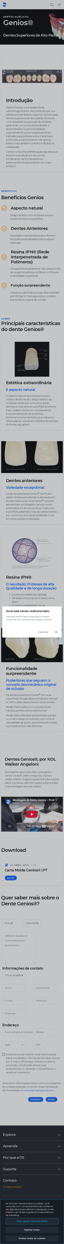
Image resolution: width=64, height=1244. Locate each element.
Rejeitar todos (32, 1230)
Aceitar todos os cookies (32, 1238)
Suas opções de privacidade (32, 1221)
